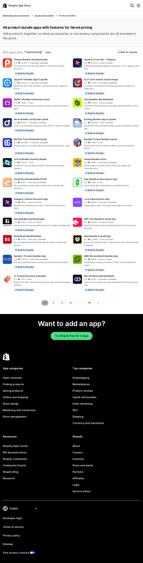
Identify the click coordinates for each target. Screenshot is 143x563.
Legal (76, 484)
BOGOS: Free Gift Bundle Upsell (30, 139)
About (76, 446)
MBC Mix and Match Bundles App (101, 256)
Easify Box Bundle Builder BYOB (30, 179)
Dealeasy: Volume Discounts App (31, 199)
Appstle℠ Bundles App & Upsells (31, 79)
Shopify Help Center (15, 446)
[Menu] (138, 5)
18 (89, 302)
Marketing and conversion (19, 410)
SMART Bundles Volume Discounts (32, 99)
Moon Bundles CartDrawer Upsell (31, 119)
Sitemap (8, 544)
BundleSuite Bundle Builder (27, 236)
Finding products (13, 384)
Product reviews (83, 390)
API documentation (15, 452)
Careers (78, 452)
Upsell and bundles (84, 397)
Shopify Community (15, 459)
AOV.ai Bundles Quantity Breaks (30, 159)
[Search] (132, 5)
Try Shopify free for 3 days (71, 335)
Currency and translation (88, 423)
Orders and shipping (15, 397)
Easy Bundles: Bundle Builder (98, 99)
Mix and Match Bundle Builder (99, 276)
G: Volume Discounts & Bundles (30, 276)
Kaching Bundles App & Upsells (100, 119)
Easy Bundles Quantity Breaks (29, 219)
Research (9, 478)
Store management (15, 416)
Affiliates (78, 478)
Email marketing (82, 403)
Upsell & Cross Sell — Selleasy (99, 59)
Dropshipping (81, 377)
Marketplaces (81, 384)
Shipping (78, 416)
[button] (36, 67)
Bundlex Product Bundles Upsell (100, 139)
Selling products (13, 390)
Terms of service (13, 527)
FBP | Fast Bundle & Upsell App (100, 219)
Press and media (83, 465)
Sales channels (12, 377)
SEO (75, 410)
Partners (78, 471)
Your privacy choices (16, 552)
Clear (48, 52)
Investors (78, 459)
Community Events (14, 465)
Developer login (12, 518)
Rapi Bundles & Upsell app (97, 236)
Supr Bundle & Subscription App (100, 179)
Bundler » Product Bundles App (30, 256)
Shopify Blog (10, 471)
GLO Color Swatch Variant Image (101, 79)
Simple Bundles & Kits (95, 159)
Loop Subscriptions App (96, 199)
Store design (11, 403)
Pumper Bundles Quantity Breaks (31, 59)
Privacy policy (11, 535)
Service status (82, 491)
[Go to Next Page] (98, 303)
